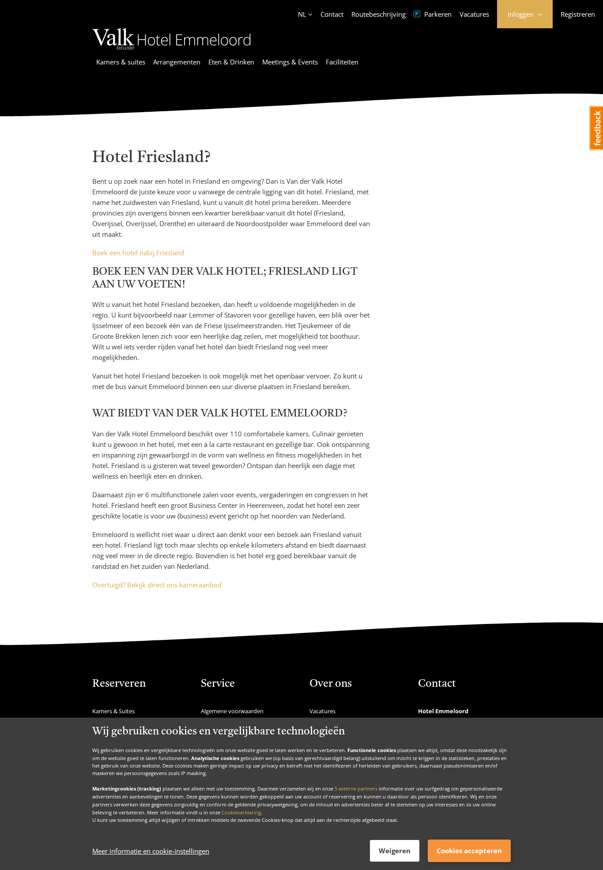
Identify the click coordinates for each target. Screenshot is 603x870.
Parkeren (437, 14)
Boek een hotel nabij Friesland (138, 252)
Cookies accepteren (469, 850)
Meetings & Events (290, 61)
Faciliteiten (342, 61)
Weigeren (395, 850)
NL (302, 14)
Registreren (578, 14)
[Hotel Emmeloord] (171, 50)
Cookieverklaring (241, 812)
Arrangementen (176, 61)
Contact (331, 14)
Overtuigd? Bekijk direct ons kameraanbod (157, 584)
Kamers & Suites (113, 711)
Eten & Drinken (231, 61)
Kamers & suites (120, 61)
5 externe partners (356, 788)
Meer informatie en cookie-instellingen (150, 851)
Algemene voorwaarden (232, 711)
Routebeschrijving (378, 14)
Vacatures (474, 14)
